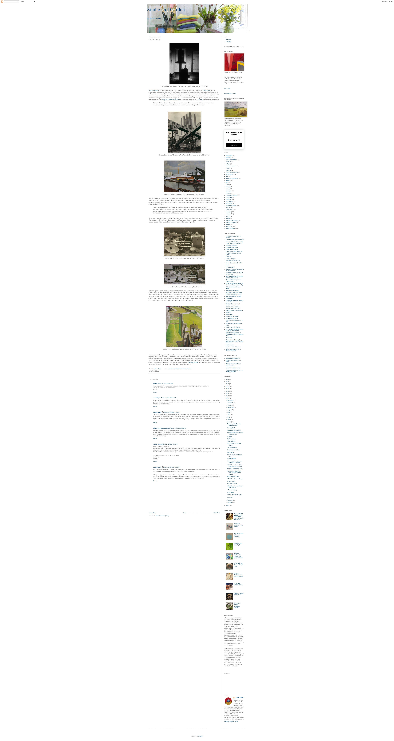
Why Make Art (229, 345)
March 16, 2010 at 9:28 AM (178, 428)
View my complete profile (231, 721)
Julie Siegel (156, 398)
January (229, 502)
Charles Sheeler (153, 90)
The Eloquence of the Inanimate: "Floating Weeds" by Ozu (234, 320)
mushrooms (229, 197)
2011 (227, 396)
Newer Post (152, 513)
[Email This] (150, 371)
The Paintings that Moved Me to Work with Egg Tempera (234, 330)
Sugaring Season (232, 483)
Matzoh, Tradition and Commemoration (238, 575)
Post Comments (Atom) (162, 516)
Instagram (228, 39)
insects (228, 189)
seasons (228, 214)
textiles (228, 224)
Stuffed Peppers (231, 439)
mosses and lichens (231, 195)
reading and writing (231, 205)
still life (228, 216)
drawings (228, 170)
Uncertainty (229, 338)
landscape (229, 191)
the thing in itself (193, 362)
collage (228, 164)
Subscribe (234, 145)
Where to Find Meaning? (238, 544)
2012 (227, 393)
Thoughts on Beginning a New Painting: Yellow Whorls (234, 472)
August (229, 410)
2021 (227, 379)
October (229, 405)
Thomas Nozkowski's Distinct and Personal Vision (238, 556)
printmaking (229, 203)
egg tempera (229, 174)
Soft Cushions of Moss (233, 450)
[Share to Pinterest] (158, 371)
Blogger (200, 736)
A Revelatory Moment (232, 247)
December (230, 400)
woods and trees (230, 228)
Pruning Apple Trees (233, 476)
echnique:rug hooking (232, 172)
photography (182, 368)
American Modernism (232, 249)
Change (229, 436)
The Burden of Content (232, 316)
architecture (229, 155)
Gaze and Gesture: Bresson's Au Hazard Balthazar (235, 269)
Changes (228, 256)
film (227, 176)
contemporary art (230, 166)
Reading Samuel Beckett (233, 304)
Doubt (227, 265)
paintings (176, 368)
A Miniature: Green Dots (234, 430)
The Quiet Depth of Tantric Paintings (238, 535)
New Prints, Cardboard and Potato (238, 525)
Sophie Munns (157, 444)
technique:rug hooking (232, 220)
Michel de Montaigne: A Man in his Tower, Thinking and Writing (234, 284)
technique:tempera (231, 222)
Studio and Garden (166, 9)
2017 (227, 381)
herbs (227, 185)
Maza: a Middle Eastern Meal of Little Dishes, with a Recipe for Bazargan (238, 516)
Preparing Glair (230, 366)
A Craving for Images (231, 245)
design (228, 168)
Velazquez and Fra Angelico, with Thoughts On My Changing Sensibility (234, 341)
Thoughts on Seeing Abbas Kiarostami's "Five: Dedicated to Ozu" (234, 334)
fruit (227, 182)
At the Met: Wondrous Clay (238, 584)
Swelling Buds (231, 428)
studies (228, 218)
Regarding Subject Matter (233, 308)
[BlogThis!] (152, 371)
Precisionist (206, 90)
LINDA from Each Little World (161, 428)
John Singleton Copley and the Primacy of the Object (234, 277)
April (228, 419)
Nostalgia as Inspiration (232, 290)
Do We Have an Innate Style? (234, 263)
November (230, 402)
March (229, 422)
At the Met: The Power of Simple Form (238, 565)
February (230, 500)
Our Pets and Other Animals (233, 296)
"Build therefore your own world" (235, 239)
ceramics (228, 161)
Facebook (228, 42)
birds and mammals (231, 159)
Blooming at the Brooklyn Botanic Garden (234, 424)
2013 (227, 391)
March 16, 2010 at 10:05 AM (170, 444)
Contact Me (227, 89)
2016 (227, 384)
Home (184, 513)
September (230, 407)
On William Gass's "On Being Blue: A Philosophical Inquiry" (234, 293)
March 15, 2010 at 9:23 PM (165, 383)
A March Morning (232, 490)
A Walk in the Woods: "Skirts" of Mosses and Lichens (235, 465)
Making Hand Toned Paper (233, 364)
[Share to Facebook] (156, 371)
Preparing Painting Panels (233, 368)
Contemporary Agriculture (233, 261)
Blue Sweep (230, 452)
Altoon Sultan (157, 412)
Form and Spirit (230, 267)
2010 (227, 398)
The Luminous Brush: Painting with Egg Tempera (234, 370)
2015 (227, 386)
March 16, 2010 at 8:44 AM (171, 412)
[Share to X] (154, 371)
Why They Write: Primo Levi (233, 347)
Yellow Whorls (231, 441)
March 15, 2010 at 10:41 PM (168, 398)
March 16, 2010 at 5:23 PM (171, 467)
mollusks (228, 193)
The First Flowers (232, 447)
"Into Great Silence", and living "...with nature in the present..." (234, 242)
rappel (155, 383)
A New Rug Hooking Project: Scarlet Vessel (235, 433)
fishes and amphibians (232, 178)
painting (200, 99)
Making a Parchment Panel (234, 468)
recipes (228, 207)
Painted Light (229, 298)
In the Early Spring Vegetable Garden (237, 605)
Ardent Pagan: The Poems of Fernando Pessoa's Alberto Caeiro (234, 253)
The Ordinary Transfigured (233, 327)
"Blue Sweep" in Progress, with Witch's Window (234, 461)
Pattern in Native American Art (238, 594)
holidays (228, 187)
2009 (227, 505)
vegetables (229, 226)
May (228, 417)
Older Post (216, 513)
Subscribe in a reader (230, 93)
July (228, 412)
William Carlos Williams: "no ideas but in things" (233, 349)
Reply (155, 392)
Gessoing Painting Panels (233, 358)
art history (170, 368)
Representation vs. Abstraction (234, 310)
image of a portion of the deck (171, 99)
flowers (228, 180)
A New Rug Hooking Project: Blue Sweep (235, 486)
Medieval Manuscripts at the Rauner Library (233, 280)
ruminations (189, 368)
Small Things (229, 314)
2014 (227, 388)
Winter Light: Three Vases (234, 494)
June (229, 414)
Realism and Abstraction (232, 306)
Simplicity (228, 312)
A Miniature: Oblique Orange (235, 479)
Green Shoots (231, 481)
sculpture (228, 212)
